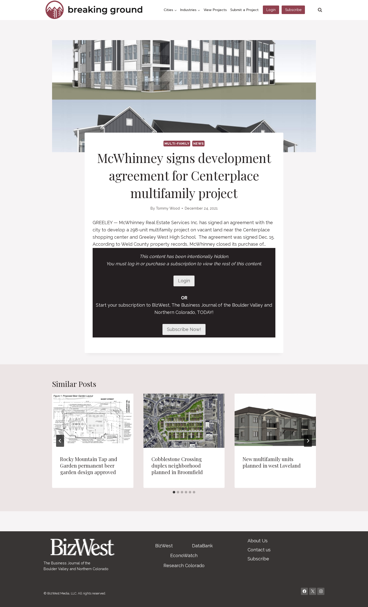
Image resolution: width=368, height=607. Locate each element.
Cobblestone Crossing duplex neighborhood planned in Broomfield (177, 465)
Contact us (259, 549)
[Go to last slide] (60, 441)
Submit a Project (244, 10)
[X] (312, 591)
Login (271, 10)
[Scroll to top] (356, 598)
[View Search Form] (319, 10)
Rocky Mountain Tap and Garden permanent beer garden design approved (88, 465)
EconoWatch (184, 555)
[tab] (174, 492)
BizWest (164, 545)
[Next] (308, 441)
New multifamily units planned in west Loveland (272, 462)
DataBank (202, 545)
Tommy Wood (168, 208)
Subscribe (293, 10)
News (198, 143)
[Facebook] (304, 591)
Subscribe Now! (184, 329)
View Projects (215, 10)
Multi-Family (177, 143)
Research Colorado (184, 565)
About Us (258, 540)
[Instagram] (320, 591)
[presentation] (92, 421)
